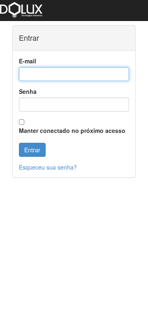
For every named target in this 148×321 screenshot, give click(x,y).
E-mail (27, 61)
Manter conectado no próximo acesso (72, 130)
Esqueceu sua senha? (48, 167)
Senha (28, 91)
